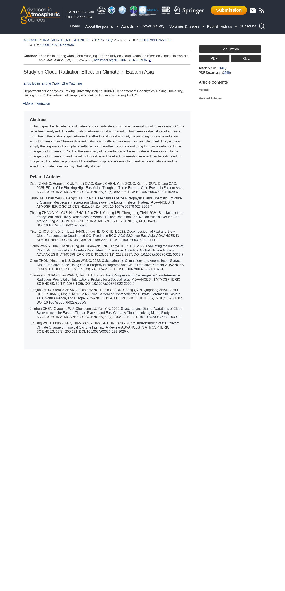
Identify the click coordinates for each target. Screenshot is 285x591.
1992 (98, 40)
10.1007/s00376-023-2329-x (65, 225)
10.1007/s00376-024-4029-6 (157, 192)
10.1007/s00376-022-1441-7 (139, 240)
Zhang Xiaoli (51, 83)
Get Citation (230, 49)
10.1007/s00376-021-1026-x (108, 331)
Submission (229, 10)
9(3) (109, 40)
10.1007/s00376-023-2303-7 (131, 206)
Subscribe (248, 26)
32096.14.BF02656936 (57, 45)
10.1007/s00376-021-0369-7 (162, 254)
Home (75, 26)
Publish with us (219, 26)
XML (246, 58)
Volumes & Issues (184, 26)
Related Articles (210, 98)
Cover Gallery (152, 26)
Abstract (204, 89)
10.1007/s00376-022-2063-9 (65, 302)
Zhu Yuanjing (72, 83)
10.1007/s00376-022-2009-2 (113, 283)
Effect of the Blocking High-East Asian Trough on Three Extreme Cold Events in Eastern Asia (114, 188)
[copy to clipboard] (149, 60)
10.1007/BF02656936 (155, 40)
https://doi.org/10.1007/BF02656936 (120, 60)
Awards (127, 26)
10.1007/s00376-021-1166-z (142, 269)
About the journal (99, 26)
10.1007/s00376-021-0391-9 (160, 317)
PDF (214, 58)
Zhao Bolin (32, 83)
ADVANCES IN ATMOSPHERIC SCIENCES (57, 40)
